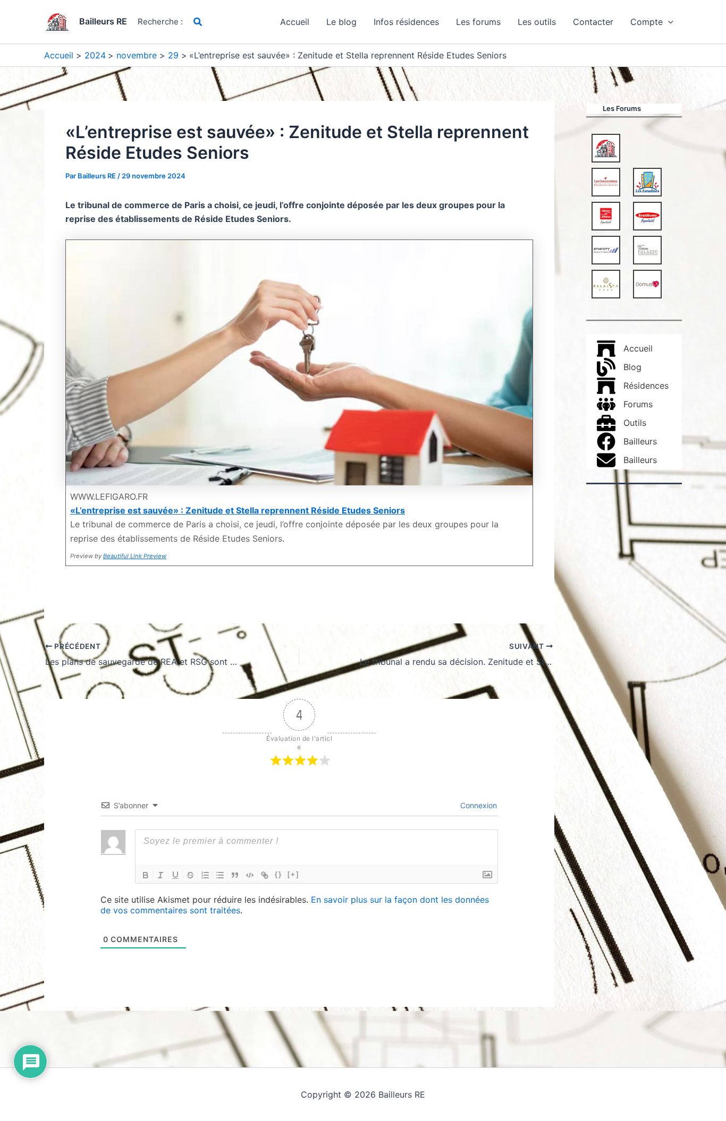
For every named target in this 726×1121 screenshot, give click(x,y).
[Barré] (190, 875)
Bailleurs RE (103, 21)
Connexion (477, 805)
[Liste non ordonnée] (220, 875)
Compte (646, 21)
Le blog (341, 21)
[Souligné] (175, 875)
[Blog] (619, 367)
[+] (293, 874)
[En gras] (145, 875)
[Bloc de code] (249, 875)
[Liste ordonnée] (205, 875)
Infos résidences (406, 21)
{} (278, 874)
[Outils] (621, 423)
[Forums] (625, 404)
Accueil (294, 21)
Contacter (593, 21)
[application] (668, 21)
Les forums (478, 21)
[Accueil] (625, 348)
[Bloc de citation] (234, 875)
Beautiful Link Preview (134, 556)
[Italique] (160, 875)
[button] (198, 22)
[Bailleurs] (627, 441)
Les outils (537, 21)
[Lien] (264, 875)
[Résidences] (633, 385)
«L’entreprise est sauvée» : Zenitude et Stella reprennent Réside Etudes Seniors (237, 510)
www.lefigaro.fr (109, 496)
